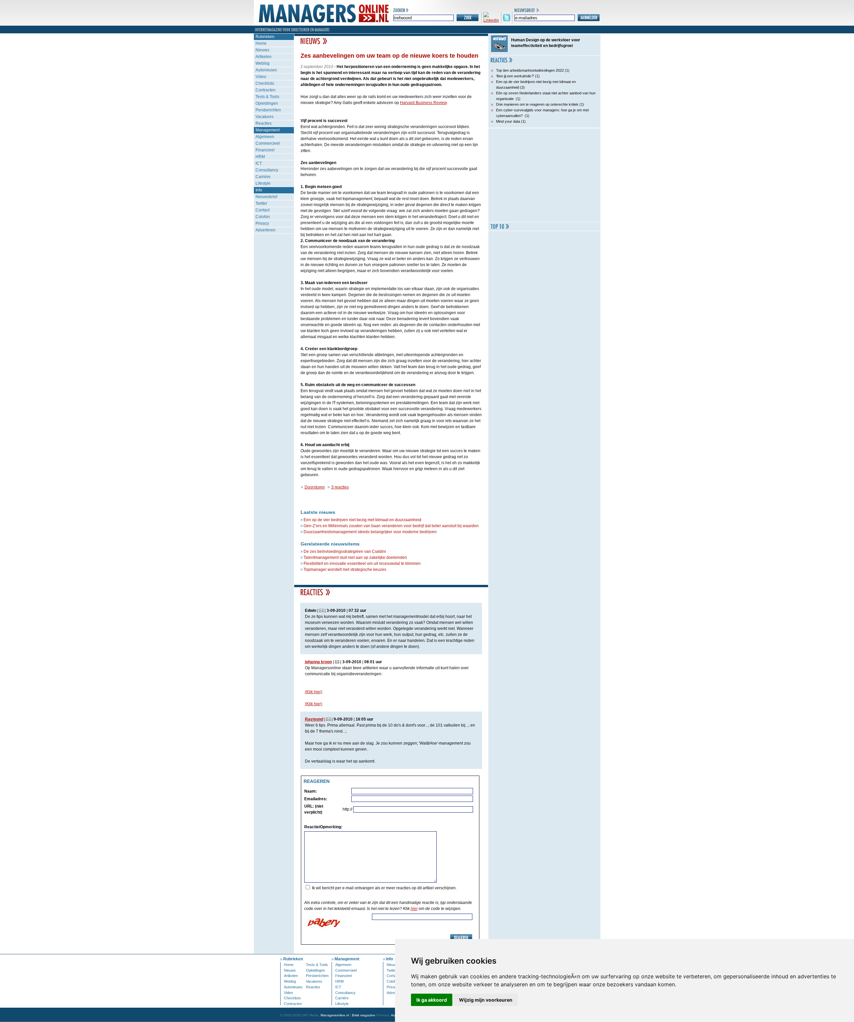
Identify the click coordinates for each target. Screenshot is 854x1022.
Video (261, 76)
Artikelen (264, 56)
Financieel (265, 150)
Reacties (264, 123)
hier (414, 908)
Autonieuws (266, 70)
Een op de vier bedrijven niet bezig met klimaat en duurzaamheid (362, 520)
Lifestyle (263, 183)
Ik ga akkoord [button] (431, 1000)
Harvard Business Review (423, 102)
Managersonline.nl (335, 1015)
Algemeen (265, 136)
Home (261, 43)
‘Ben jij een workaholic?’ (515, 76)
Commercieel (268, 143)
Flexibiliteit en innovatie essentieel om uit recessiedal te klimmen (362, 563)
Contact (263, 210)
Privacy (262, 223)
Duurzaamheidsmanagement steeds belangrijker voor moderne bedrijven (370, 532)
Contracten (266, 90)
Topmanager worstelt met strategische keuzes (345, 569)
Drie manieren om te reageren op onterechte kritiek (537, 104)
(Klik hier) (313, 692)
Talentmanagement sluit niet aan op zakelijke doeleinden (355, 557)
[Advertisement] (544, 175)
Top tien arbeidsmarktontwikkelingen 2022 (530, 70)
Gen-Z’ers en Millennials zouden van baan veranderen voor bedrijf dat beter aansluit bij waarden (391, 526)
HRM (260, 156)
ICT (259, 163)
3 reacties (340, 487)
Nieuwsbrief (266, 196)
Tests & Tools (267, 96)
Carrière (263, 176)
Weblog (263, 63)
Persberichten (268, 110)
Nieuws (262, 50)
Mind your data (508, 121)
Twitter (261, 203)
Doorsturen (315, 487)
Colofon (263, 216)
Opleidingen (267, 103)
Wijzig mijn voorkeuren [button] (485, 1000)
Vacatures (265, 116)
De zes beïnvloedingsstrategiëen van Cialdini (345, 551)
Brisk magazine (363, 1015)
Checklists (265, 83)
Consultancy (267, 170)
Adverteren (266, 230)
